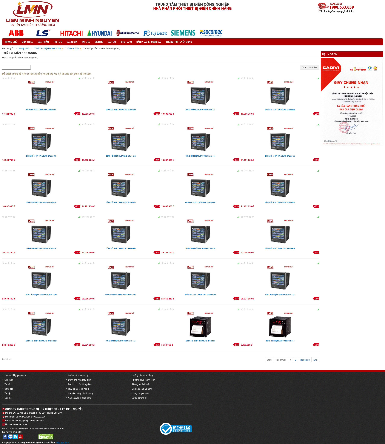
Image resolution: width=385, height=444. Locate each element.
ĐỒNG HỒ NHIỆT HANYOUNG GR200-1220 (41, 341)
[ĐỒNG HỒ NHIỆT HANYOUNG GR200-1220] (41, 324)
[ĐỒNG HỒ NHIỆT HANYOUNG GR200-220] (280, 93)
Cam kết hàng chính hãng (80, 393)
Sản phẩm (43, 41)
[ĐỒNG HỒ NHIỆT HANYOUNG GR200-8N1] (280, 185)
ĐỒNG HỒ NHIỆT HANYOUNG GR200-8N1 (280, 202)
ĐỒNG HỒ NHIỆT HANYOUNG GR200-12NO (41, 295)
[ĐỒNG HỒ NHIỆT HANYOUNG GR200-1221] (121, 324)
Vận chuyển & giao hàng (79, 397)
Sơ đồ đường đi (139, 397)
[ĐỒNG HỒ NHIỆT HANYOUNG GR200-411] (280, 139)
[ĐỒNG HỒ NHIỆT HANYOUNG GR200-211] (200, 93)
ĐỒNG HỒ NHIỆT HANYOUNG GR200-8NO (200, 202)
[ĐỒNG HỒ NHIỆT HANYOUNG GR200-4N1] (121, 139)
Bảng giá (72, 41)
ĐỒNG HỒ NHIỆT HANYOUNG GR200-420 (41, 202)
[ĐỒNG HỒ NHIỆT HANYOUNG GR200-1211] (280, 278)
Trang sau (305, 359)
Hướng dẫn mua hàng (142, 375)
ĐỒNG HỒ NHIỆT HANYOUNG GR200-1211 (280, 295)
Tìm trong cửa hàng (309, 67)
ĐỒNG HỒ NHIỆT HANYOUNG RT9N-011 (280, 341)
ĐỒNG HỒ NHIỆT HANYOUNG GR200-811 (121, 248)
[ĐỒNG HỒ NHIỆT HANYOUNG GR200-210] (121, 93)
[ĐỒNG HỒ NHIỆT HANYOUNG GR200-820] (200, 231)
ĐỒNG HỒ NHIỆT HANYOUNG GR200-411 (280, 156)
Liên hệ (99, 41)
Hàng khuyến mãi (140, 393)
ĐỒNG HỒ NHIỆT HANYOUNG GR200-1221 (121, 341)
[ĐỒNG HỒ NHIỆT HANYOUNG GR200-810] (41, 231)
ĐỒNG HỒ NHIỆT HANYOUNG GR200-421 (121, 202)
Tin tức (57, 41)
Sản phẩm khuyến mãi (148, 41)
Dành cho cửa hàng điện (80, 384)
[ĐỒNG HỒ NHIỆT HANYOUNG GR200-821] (280, 231)
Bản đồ (112, 41)
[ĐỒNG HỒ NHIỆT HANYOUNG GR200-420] (41, 185)
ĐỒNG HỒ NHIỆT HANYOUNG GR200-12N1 (120, 295)
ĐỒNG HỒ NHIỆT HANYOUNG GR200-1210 (200, 295)
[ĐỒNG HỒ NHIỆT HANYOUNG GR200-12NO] (41, 278)
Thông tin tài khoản (141, 384)
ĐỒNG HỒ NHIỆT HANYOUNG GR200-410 (200, 156)
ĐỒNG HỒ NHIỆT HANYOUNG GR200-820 (200, 248)
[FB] (5, 436)
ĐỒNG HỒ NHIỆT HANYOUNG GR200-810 (41, 248)
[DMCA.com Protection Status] (45, 436)
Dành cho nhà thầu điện (79, 379)
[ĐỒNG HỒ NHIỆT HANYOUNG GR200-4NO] (41, 139)
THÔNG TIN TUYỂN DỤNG (179, 41)
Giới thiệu (27, 41)
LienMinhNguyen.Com (15, 375)
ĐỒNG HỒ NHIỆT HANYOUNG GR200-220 (280, 110)
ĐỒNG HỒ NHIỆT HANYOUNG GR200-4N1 (121, 156)
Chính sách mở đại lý (78, 375)
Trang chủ (11, 41)
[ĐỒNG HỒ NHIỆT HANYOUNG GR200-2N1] (41, 93)
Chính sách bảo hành (142, 388)
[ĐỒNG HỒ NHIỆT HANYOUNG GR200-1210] (200, 278)
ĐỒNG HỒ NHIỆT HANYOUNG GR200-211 (200, 110)
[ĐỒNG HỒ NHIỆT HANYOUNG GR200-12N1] (121, 278)
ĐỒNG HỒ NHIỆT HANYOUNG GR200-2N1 (41, 110)
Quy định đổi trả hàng (78, 388)
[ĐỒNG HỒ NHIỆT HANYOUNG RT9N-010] (200, 324)
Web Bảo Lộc (62, 442)
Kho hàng (126, 41)
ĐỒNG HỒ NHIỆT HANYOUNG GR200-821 (280, 248)
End (315, 359)
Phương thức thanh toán (143, 379)
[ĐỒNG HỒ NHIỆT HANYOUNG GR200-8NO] (200, 185)
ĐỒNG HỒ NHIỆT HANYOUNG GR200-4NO (41, 156)
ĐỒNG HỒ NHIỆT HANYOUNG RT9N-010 (200, 341)
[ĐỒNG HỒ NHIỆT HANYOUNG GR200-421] (121, 185)
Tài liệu (86, 41)
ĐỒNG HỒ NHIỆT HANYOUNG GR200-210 (121, 110)
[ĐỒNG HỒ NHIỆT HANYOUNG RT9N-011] (280, 324)
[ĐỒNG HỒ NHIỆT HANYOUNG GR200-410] (200, 139)
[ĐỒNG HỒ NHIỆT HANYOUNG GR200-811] (121, 231)
